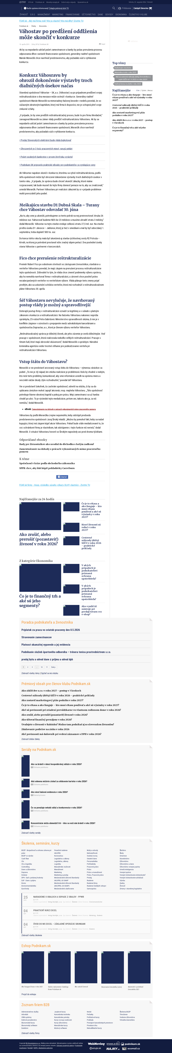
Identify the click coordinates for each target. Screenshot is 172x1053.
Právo (89, 869)
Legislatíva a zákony (61, 858)
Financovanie (73, 14)
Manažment (44, 14)
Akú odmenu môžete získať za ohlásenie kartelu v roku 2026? (59, 781)
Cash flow (25, 858)
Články (33, 26)
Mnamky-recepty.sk (52, 2)
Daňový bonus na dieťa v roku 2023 (128, 84)
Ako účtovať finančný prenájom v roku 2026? (47, 719)
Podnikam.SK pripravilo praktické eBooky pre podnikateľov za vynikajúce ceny (58, 164)
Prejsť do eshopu (29, 994)
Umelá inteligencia (127, 869)
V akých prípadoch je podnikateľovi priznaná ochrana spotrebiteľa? (89, 572)
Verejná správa (125, 872)
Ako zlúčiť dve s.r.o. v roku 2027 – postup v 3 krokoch (51, 690)
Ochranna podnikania (40, 767)
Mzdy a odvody (92, 850)
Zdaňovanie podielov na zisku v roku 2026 (45, 729)
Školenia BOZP (125, 1012)
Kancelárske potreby (61, 1017)
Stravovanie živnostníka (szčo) (111, 987)
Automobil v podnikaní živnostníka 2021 (135, 988)
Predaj (89, 878)
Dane (100, 14)
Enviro (24, 883)
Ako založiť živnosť (81, 987)
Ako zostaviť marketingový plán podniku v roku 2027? (52, 700)
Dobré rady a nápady (68, 2)
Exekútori (25, 1028)
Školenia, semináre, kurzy (40, 843)
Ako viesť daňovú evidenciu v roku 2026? (49, 792)
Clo (23, 861)
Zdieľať (63, 477)
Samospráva (91, 889)
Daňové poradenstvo (29, 1020)
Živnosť (24, 14)
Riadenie (90, 880)
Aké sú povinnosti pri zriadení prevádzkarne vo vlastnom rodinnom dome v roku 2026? (71, 710)
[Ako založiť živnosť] (86, 967)
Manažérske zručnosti (62, 867)
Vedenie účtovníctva (127, 1017)
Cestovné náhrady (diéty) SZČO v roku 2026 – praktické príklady (91, 543)
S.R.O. (32, 14)
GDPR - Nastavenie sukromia (43, 1048)
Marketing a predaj (61, 875)
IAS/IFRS (57, 853)
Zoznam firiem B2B (35, 1005)
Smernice (123, 856)
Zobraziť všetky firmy (31, 1033)
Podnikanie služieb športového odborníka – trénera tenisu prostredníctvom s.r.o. (66, 652)
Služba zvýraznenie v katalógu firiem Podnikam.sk (58, 988)
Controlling (26, 867)
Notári (89, 1012)
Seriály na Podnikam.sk (39, 749)
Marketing (57, 14)
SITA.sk (30, 2)
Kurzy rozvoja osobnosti (63, 1020)
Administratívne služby (30, 1012)
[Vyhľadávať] (114, 8)
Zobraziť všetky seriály (31, 833)
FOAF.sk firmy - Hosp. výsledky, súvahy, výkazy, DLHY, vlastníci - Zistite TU (54, 485)
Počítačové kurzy (93, 1017)
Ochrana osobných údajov (65, 1045)
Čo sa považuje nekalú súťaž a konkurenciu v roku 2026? (56, 807)
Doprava (25, 872)
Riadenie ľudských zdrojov (96, 886)
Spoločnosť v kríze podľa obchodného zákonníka (47, 463)
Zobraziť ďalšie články (31, 739)
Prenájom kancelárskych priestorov (100, 1023)
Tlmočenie (124, 1014)
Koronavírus (58, 856)
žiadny (122, 883)
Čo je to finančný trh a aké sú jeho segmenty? (40, 601)
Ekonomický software (29, 1025)
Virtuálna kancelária (127, 1020)
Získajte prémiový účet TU (59, 8)
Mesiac (150, 90)
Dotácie (24, 875)
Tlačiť (103, 44)
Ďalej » (53, 667)
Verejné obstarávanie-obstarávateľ (132, 875)
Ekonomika (121, 14)
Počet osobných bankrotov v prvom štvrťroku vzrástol (47, 156)
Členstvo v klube (138, 14)
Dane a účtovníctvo (29, 869)
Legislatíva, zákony (61, 861)
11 (47, 667)
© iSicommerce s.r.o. (33, 1043)
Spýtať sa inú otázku (49, 673)
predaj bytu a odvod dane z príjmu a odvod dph (47, 659)
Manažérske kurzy (61, 1025)
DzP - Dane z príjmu (29, 880)
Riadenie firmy (92, 883)
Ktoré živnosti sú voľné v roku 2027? (91, 527)
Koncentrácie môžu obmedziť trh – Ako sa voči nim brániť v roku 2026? (63, 823)
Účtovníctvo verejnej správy (130, 867)
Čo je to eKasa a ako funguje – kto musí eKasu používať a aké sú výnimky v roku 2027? (132, 97)
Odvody (109, 14)
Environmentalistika (29, 886)
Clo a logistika (27, 864)
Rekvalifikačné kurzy (94, 1028)
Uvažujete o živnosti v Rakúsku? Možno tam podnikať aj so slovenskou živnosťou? (68, 724)
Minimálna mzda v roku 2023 (125, 72)
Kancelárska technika (62, 1014)
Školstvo (123, 850)
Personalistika (92, 861)
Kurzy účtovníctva (60, 1023)
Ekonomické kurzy (28, 1023)
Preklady (90, 1020)
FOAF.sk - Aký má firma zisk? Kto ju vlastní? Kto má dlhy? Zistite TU (51, 20)
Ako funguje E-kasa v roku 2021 (32, 987)
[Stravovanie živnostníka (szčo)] (112, 967)
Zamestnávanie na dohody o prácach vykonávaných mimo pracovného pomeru (64, 409)
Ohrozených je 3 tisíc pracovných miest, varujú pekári (46, 148)
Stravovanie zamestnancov (37, 637)
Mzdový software (60, 1028)
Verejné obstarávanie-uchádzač (131, 878)
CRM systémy (26, 1017)
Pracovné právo (92, 867)
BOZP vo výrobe (27, 856)
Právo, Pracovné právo (95, 875)
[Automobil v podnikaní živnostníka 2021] (139, 967)
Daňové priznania (39, 795)
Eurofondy (25, 889)
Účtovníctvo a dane (127, 864)
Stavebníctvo (124, 858)
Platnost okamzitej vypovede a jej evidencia (46, 644)
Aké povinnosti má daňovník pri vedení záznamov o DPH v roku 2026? (61, 734)
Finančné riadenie (60, 850)
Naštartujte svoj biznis (123, 68)
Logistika (57, 864)
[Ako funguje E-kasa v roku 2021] (33, 967)
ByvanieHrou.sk (83, 2)
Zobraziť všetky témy (31, 673)
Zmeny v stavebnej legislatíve (131, 889)
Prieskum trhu (92, 1025)
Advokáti (25, 1014)
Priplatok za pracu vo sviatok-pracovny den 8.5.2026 (51, 630)
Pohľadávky (91, 864)
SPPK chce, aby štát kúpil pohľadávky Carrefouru (47, 468)
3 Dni (137, 90)
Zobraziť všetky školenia (32, 935)
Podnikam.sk (39, 2)
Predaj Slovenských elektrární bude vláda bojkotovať (46, 140)
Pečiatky (90, 1014)
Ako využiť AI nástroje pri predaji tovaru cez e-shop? (92, 610)
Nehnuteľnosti (92, 853)
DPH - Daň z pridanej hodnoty (32, 878)
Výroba (122, 880)
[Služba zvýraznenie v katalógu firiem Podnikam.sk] (59, 967)
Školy (122, 853)
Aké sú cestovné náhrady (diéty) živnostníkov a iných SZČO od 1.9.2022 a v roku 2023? (133, 78)
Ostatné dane (92, 858)
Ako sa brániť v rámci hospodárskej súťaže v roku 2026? (56, 764)
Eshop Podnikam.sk (36, 946)
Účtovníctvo (89, 14)
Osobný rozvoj (92, 856)
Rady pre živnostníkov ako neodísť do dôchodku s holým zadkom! (56, 444)
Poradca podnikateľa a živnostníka (47, 622)
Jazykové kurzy (60, 1012)
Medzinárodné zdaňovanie (64, 889)
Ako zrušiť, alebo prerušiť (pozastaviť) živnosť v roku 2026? (38, 539)
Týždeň (143, 90)
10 (41, 667)
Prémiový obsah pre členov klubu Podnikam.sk (56, 684)
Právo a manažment (94, 872)
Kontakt (30, 1048)
